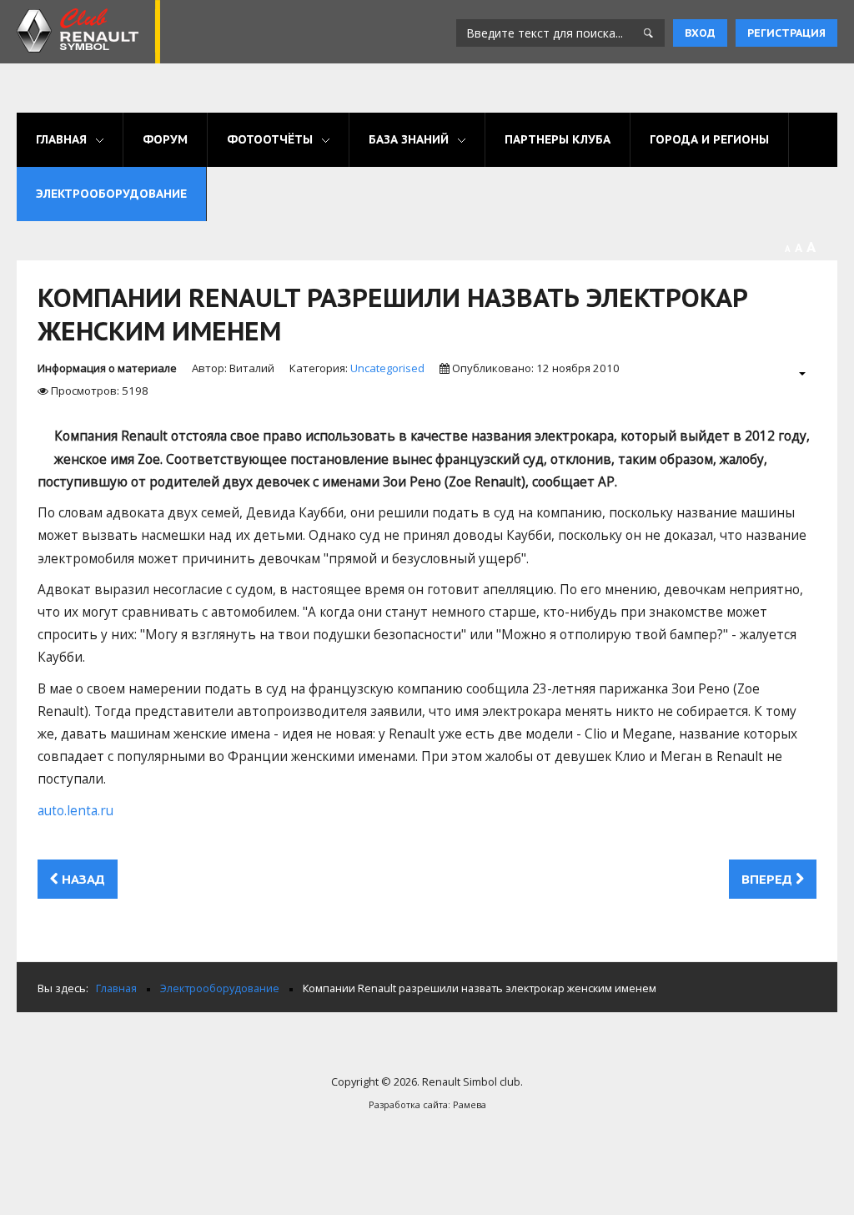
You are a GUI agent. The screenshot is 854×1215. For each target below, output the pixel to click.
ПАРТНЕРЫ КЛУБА (557, 139)
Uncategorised (387, 368)
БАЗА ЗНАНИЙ (409, 139)
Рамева (469, 1104)
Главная (61, 139)
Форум (165, 139)
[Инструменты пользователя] (793, 373)
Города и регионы (709, 139)
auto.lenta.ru (75, 810)
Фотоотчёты (270, 139)
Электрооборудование (111, 193)
